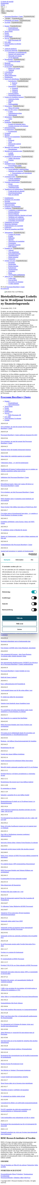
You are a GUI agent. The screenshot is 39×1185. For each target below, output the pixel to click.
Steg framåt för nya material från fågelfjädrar (14, 718)
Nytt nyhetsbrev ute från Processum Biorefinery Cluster (17, 492)
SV (2, 5)
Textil (10, 142)
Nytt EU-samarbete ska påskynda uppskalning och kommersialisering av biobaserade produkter (16, 1110)
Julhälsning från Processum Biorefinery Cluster (15, 477)
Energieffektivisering (14, 95)
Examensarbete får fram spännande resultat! (14, 878)
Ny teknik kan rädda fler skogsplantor (12, 697)
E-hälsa (10, 111)
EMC (10, 102)
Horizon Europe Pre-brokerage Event (12, 1064)
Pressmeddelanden (6, 1174)
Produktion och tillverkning (13, 156)
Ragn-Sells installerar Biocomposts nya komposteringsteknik (19, 1009)
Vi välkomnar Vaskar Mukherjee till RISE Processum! (17, 906)
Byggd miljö (8, 66)
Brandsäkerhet (9, 65)
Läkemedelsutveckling (15, 113)
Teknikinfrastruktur (10, 203)
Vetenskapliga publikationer (16, 274)
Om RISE (8, 22)
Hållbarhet (11, 238)
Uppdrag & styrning (14, 234)
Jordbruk (7, 120)
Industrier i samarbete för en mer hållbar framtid (15, 795)
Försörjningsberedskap (15, 193)
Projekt (7, 33)
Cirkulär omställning (14, 178)
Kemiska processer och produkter (18, 126)
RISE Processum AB (14, 40)
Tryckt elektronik (13, 57)
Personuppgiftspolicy (7, 1177)
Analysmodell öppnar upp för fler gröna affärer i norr (16, 690)
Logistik (10, 153)
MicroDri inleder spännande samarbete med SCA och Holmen (19, 767)
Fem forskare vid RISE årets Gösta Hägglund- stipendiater (18, 648)
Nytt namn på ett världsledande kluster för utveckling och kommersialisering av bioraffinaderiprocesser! (18, 733)
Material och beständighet (12, 136)
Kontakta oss (8, 248)
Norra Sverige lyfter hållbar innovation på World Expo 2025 (19, 507)
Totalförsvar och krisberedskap (14, 189)
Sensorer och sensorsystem (16, 54)
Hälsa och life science (11, 109)
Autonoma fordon (13, 99)
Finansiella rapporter (14, 245)
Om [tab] (32, 560)
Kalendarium (12, 268)
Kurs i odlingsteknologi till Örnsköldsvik (13, 684)
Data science (8, 73)
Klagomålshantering (14, 253)
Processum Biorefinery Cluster (14, 16)
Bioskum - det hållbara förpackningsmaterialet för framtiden (18, 741)
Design (10, 184)
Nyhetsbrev (11, 271)
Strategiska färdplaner (11, 224)
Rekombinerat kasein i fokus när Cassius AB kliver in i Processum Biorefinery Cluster (17, 484)
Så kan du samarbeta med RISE (14, 229)
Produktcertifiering (14, 212)
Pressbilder (11, 262)
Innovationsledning (14, 180)
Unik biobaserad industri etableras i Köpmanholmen (16, 1049)
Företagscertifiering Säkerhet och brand (20, 215)
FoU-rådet (8, 42)
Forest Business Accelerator (13, 44)
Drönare (10, 100)
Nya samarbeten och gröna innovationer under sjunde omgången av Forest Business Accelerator (17, 710)
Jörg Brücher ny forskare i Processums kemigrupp (16, 1070)
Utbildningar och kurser (12, 222)
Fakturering (11, 259)
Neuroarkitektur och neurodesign (22, 173)
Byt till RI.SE (5, 288)
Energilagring (12, 81)
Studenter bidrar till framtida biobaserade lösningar (16, 449)
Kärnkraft (15, 88)
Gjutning (11, 160)
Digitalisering (9, 77)
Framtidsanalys (9, 198)
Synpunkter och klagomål (16, 220)
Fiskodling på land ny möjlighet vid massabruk (15, 1090)
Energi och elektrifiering (12, 79)
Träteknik (11, 70)
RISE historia (12, 246)
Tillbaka (4, 13)
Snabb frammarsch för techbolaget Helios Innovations (17, 760)
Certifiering (8, 208)
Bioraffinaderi (9, 59)
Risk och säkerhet (13, 194)
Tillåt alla (19, 618)
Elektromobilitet (13, 104)
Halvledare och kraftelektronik (17, 52)
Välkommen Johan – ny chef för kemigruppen (14, 462)
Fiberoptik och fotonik (15, 56)
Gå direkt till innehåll (7, 1)
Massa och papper (13, 108)
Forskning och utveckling (12, 199)
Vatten (10, 119)
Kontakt (7, 45)
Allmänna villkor (19, 1177)
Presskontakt (12, 264)
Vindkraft (15, 92)
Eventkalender (5, 1176)
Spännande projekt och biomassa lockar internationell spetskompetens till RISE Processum (17, 928)
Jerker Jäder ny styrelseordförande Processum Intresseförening (19, 996)
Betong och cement (14, 68)
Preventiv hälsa (12, 175)
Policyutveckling (10, 205)
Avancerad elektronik (11, 50)
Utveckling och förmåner (15, 282)
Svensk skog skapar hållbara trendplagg (12, 754)
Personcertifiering (13, 213)
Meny (3, 11)
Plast (9, 138)
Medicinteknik (12, 115)
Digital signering (13, 257)
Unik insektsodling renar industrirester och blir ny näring (17, 1117)
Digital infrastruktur (10, 75)
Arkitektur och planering (15, 171)
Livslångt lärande (13, 186)
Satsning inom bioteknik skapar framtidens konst (15, 703)
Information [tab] (19, 560)
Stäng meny (9, 11)
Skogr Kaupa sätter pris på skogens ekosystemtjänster (17, 1083)
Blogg (10, 273)
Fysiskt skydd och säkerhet (16, 191)
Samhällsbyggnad (10, 163)
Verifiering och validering (16, 217)
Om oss (7, 38)
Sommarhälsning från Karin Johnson (12, 1003)
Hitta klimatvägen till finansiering (11, 885)
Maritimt (7, 135)
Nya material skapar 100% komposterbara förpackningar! (18, 864)
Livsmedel (8, 133)
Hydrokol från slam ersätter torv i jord (12, 891)
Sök (2, 7)
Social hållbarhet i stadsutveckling (18, 169)
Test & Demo (9, 31)
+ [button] (10, 401)
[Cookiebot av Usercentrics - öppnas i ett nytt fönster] (28, 554)
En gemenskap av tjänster (8, 788)
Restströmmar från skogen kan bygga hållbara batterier (17, 782)
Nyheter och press (10, 260)
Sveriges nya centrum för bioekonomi (12, 952)
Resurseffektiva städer (14, 165)
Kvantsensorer (12, 131)
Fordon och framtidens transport (14, 97)
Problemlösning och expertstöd (14, 226)
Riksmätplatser (12, 149)
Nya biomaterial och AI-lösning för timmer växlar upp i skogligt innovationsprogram (17, 1025)
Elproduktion (12, 86)
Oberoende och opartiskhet (16, 241)
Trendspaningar (13, 269)
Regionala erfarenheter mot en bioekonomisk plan (15, 641)
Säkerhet (11, 239)
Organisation (12, 243)
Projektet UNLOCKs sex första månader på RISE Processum (19, 965)
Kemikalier (8, 122)
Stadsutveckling (9, 167)
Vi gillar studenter (13, 283)
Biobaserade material (14, 144)
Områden (7, 18)
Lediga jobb (12, 278)
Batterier (14, 83)
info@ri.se (27, 1177)
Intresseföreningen (13, 29)
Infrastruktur (8, 117)
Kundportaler (5, 3)
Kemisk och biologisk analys (17, 124)
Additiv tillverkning (14, 158)
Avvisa (19, 629)
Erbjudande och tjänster (12, 20)
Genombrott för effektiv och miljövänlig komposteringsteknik (19, 1103)
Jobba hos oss (9, 276)
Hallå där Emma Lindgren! (9, 677)
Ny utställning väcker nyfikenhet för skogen (14, 530)
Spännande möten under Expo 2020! (12, 921)
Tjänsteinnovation (13, 187)
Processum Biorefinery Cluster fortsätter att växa (15, 671)
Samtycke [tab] (7, 560)
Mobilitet (11, 154)
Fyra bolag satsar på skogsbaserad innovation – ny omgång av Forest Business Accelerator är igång (19, 514)
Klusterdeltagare (13, 28)
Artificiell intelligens (11, 48)
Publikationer (8, 36)
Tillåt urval (19, 624)
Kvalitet (10, 236)
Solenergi (15, 90)
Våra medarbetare (13, 252)
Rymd (6, 162)
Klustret (7, 26)
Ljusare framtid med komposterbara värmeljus (14, 1077)
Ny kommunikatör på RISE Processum (12, 959)
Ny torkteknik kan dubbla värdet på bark (13, 1096)
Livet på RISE (12, 280)
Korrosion (11, 145)
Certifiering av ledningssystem (17, 210)
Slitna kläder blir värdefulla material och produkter (16, 456)
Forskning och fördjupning (13, 206)
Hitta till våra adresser (20, 1165)
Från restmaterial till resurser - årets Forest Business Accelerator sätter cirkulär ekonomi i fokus (16, 655)
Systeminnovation (10, 176)
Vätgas (14, 84)
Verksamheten (9, 232)
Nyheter (7, 35)
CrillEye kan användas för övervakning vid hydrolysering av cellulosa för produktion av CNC (19, 989)
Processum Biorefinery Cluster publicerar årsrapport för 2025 (19, 435)
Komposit (11, 140)
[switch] (34, 597)
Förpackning (8, 106)
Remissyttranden (13, 266)
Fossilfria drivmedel (14, 61)
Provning (7, 201)
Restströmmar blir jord (7, 747)
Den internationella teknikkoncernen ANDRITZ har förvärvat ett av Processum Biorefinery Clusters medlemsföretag (19, 663)
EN (4, 5)
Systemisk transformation (12, 182)
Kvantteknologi (9, 129)
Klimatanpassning (10, 127)
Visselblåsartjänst (13, 255)
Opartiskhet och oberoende (16, 219)
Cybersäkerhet (9, 72)
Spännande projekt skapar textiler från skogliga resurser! (17, 849)
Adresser (11, 250)
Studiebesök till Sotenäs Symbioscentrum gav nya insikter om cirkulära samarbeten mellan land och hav (19, 470)
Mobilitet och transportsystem (13, 151)
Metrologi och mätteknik (12, 147)
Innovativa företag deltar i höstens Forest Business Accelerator (19, 842)
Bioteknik (7, 63)
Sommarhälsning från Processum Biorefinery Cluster (16, 544)
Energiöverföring (13, 93)
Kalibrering (8, 227)
